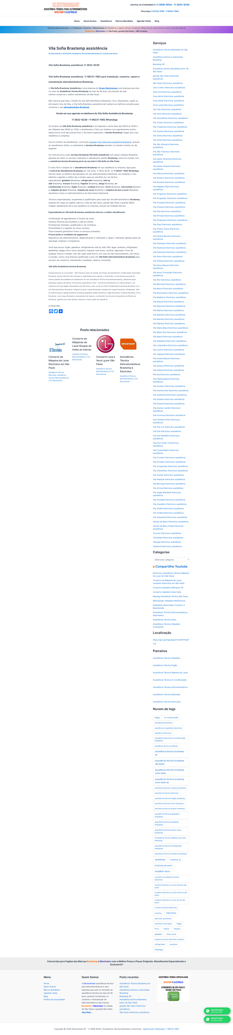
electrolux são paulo (163, 923)
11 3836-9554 (164, 4)
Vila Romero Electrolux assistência (169, 178)
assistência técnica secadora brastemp (171, 854)
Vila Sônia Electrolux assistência (168, 135)
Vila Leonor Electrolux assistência (168, 349)
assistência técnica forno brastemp (169, 803)
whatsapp (159, 949)
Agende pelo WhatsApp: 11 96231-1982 (161, 1029)
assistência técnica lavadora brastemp (167, 823)
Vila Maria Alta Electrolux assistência (170, 332)
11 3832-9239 (181, 4)
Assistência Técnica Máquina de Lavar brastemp (170, 839)
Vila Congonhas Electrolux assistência (170, 466)
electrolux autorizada (163, 919)
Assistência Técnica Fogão (165, 665)
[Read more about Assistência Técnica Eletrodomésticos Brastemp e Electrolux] (129, 344)
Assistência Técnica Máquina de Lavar (170, 672)
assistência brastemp (163, 723)
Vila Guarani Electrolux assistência (168, 403)
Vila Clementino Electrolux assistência (170, 470)
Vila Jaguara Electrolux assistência (169, 354)
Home (46, 983)
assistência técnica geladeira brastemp (167, 815)
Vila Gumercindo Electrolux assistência (171, 390)
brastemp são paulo (163, 865)
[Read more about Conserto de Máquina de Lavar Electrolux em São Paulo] (58, 344)
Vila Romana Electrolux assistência (169, 182)
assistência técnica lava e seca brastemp (168, 831)
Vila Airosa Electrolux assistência (168, 488)
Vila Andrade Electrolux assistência (169, 500)
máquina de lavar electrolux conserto (169, 939)
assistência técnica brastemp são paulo (169, 762)
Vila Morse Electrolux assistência (168, 288)
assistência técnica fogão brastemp (170, 798)
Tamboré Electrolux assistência (167, 546)
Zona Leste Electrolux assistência (168, 105)
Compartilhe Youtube (171, 566)
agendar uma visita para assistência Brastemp (110, 142)
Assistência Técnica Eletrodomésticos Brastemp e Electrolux (130, 364)
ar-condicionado (171, 717)
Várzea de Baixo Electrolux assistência (170, 521)
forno (157, 929)
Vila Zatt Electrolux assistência (167, 109)
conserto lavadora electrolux (166, 907)
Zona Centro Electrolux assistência (169, 87)
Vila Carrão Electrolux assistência (168, 475)
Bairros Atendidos (52, 990)
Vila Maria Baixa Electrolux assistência (170, 328)
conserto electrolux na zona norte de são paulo (171, 893)
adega (157, 718)
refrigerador (160, 944)
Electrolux (171, 913)
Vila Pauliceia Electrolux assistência (169, 248)
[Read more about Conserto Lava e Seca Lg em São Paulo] (105, 344)
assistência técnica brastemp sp (169, 753)
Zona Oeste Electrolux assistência (168, 100)
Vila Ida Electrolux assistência (166, 374)
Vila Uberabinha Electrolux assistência (170, 118)
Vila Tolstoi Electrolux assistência (168, 122)
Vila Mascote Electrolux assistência (169, 306)
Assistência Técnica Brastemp (166, 694)
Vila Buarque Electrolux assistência (169, 479)
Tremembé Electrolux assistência (168, 537)
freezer (166, 929)
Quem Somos (50, 986)
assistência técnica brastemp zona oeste (169, 771)
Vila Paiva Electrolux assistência (167, 256)
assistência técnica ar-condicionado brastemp (170, 739)
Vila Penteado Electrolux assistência (169, 243)
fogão (179, 923)
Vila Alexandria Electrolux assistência (170, 517)
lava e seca (171, 934)
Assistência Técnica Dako (164, 619)
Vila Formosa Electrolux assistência (169, 415)
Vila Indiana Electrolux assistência (168, 370)
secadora (173, 944)
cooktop (158, 913)
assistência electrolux (163, 733)
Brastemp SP (159, 64)
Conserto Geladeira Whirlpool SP (168, 587)
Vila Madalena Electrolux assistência (169, 341)
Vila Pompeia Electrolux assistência (169, 202)
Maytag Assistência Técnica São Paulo (170, 596)
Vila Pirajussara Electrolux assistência (170, 220)
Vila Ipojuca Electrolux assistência (168, 366)
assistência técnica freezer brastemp (170, 809)
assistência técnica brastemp (166, 746)
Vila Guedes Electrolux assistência (168, 399)
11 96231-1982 (172, 11)
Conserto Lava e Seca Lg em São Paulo (105, 360)
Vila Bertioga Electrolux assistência (169, 483)
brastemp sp (175, 860)
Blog (46, 996)
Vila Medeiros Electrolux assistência (169, 297)
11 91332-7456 (157, 11)
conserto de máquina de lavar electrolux (167, 878)
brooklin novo (162, 871)
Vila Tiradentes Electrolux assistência (170, 127)
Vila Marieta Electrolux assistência (168, 319)
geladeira (158, 934)
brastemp (160, 859)
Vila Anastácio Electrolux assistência (170, 504)
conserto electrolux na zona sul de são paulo (170, 901)
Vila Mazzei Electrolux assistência (168, 301)
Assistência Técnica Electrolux (167, 701)
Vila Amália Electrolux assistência (168, 513)
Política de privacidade (54, 999)
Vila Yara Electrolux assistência (167, 114)
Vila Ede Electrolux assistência (167, 431)
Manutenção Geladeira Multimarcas (169, 600)
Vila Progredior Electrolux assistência (170, 198)
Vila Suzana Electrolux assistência (168, 131)
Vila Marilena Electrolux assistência (169, 315)
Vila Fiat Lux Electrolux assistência (169, 427)
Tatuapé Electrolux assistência (167, 542)
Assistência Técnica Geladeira (166, 658)
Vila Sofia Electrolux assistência (167, 140)
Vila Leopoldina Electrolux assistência (170, 345)
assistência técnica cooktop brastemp (170, 788)
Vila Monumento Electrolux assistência (170, 293)
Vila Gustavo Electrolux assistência (169, 386)
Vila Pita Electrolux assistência (167, 211)
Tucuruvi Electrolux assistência (167, 533)
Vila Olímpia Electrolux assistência (168, 261)
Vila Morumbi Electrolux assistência (169, 284)
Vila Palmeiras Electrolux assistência (169, 252)
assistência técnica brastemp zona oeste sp (169, 781)
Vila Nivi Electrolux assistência (167, 280)
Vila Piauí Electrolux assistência (167, 224)
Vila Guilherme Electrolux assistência (170, 395)
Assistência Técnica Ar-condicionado (170, 680)
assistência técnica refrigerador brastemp (168, 847)
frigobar (177, 929)
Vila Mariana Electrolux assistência (169, 323)
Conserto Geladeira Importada (167, 592)
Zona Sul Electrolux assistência (167, 92)
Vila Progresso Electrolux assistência (170, 194)
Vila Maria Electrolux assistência (168, 336)
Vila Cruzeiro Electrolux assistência (169, 457)
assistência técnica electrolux (167, 793)
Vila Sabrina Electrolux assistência (168, 173)
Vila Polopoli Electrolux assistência (169, 207)
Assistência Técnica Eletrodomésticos (86, 53)
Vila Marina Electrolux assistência (168, 310)
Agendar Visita (50, 993)
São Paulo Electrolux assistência (168, 83)
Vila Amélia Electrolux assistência (168, 508)
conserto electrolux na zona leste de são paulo (171, 886)
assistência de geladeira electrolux (168, 728)
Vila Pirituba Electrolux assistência (168, 215)
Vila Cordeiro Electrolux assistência (169, 462)
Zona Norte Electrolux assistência (168, 96)
